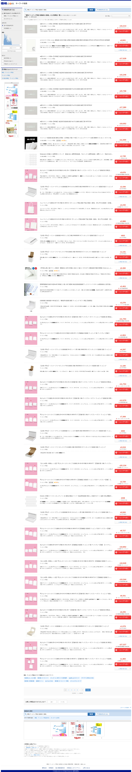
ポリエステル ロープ (75, 681)
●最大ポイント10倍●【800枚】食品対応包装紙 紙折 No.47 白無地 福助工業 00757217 (65, 24)
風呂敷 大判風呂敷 (29, 681)
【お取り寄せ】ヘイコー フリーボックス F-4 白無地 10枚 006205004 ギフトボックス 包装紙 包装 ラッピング (73, 447)
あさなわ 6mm (49, 681)
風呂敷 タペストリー (43, 678)
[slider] (3, 45)
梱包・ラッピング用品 (11, 16)
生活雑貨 (7, 28)
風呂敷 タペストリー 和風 (61, 681)
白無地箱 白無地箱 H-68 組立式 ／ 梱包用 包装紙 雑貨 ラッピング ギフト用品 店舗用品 (66, 300)
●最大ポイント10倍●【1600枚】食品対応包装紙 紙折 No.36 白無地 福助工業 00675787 (66, 89)
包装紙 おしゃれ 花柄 (30, 678)
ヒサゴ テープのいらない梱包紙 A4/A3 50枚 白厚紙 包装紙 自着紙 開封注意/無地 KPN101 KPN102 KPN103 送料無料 (75, 40)
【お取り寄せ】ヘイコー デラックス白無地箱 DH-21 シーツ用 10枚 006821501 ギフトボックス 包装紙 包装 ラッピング (76, 349)
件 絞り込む (11, 51)
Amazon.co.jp (8, 61)
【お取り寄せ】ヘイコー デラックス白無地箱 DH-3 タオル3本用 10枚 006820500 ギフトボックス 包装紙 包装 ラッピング (76, 186)
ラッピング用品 (6, 75)
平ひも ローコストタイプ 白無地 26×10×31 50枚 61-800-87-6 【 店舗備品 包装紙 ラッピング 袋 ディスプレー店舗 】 (75, 333)
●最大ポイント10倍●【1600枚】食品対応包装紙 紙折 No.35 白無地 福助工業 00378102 (66, 105)
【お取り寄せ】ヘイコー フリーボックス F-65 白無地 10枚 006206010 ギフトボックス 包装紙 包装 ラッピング (73, 365)
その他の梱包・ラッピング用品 (10, 78)
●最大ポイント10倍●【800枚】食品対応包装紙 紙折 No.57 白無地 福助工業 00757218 (65, 121)
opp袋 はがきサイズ (74, 678)
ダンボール (8, 18)
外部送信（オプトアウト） (74, 768)
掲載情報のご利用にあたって (32, 747)
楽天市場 (7, 58)
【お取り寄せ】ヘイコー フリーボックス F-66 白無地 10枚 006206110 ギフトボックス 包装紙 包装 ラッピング (73, 251)
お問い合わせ (86, 768)
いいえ (62, 701)
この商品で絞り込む (122, 50)
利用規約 (51, 768)
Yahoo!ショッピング (10, 64)
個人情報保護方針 (60, 768)
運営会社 (44, 768)
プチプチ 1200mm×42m (87, 678)
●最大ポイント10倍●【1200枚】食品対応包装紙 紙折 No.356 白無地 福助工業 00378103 (66, 72)
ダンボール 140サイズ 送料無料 (58, 678)
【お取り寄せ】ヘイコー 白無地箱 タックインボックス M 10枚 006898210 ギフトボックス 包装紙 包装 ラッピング (74, 626)
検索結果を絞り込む (103, 9)
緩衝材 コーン (39, 681)
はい (52, 701)
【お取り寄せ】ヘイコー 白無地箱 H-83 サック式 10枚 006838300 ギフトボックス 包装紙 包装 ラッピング (72, 235)
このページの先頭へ (125, 707)
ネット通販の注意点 (35, 754)
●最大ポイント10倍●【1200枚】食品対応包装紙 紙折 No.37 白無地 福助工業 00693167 (66, 56)
